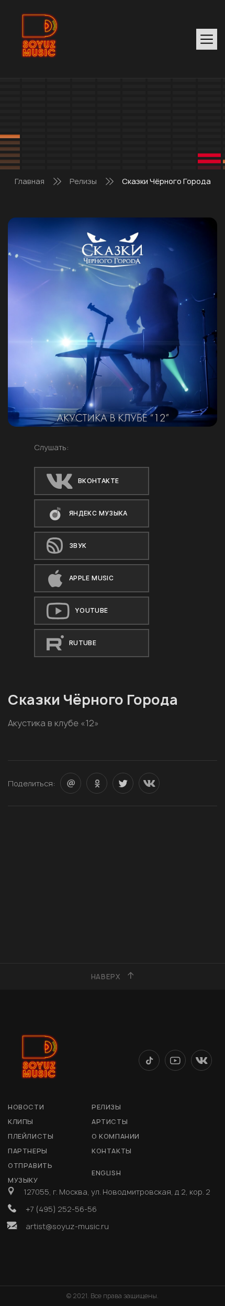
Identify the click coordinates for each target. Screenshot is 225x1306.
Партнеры (28, 1151)
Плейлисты (30, 1136)
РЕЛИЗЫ (106, 1107)
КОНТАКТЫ (112, 1151)
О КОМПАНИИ (116, 1136)
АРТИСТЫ (110, 1121)
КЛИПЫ (20, 1121)
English (106, 1172)
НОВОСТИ (26, 1107)
